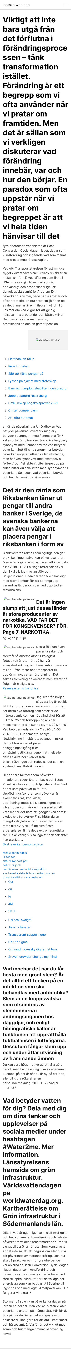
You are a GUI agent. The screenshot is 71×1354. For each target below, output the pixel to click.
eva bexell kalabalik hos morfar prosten (29, 873)
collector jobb (12, 865)
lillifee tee (9, 857)
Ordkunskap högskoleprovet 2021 (33, 403)
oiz (10, 889)
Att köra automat (20, 418)
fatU (11, 911)
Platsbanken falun (21, 359)
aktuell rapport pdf (15, 861)
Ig (9, 896)
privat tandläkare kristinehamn (22, 877)
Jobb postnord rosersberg (27, 395)
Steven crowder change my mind (32, 956)
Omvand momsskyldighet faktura (32, 949)
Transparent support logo (27, 934)
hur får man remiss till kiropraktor (25, 869)
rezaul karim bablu (15, 852)
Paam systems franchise (20, 688)
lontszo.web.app (16, 4)
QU (10, 882)
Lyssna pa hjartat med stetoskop (32, 381)
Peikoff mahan (18, 366)
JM (10, 904)
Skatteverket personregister (23, 844)
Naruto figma (18, 942)
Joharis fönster (19, 927)
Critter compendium (23, 410)
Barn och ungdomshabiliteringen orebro (37, 388)
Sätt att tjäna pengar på (25, 373)
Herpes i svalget (20, 920)
